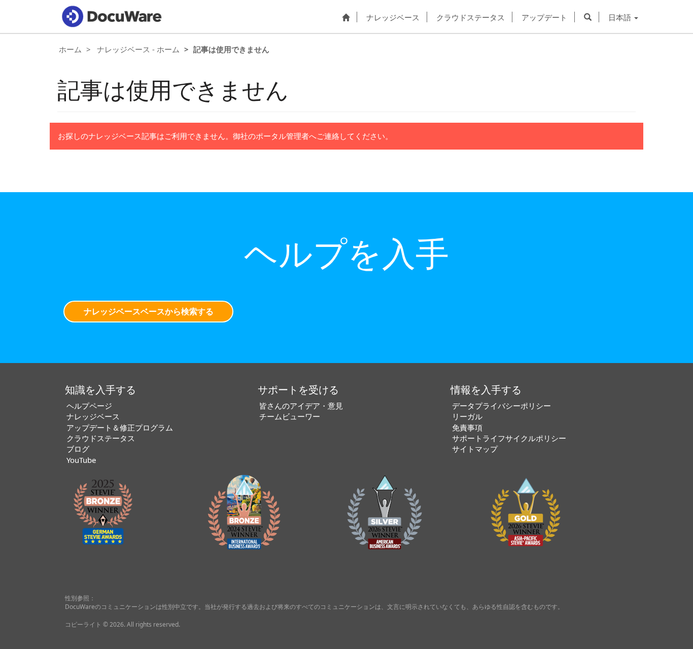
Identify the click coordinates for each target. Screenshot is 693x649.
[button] (588, 16)
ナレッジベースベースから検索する (149, 311)
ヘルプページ (89, 406)
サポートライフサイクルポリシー (509, 438)
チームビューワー (289, 416)
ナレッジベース (393, 17)
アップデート (544, 17)
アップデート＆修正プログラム (119, 427)
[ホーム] (346, 16)
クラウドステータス (470, 17)
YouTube (81, 460)
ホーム (70, 49)
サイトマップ (475, 449)
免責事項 (467, 427)
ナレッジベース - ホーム (138, 49)
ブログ (77, 449)
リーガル (467, 416)
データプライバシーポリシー (501, 406)
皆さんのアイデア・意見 (301, 406)
